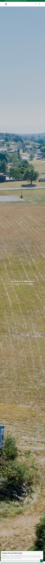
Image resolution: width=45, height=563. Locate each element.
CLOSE (41, 560)
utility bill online (18, 555)
